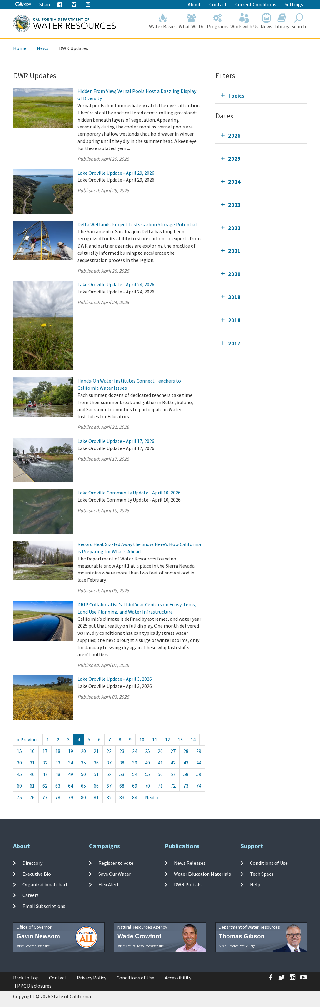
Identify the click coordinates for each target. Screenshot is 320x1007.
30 (19, 762)
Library (281, 26)
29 (198, 751)
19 (70, 751)
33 (57, 762)
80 (83, 797)
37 (109, 762)
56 (160, 774)
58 (185, 774)
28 (185, 751)
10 (141, 739)
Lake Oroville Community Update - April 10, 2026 (129, 492)
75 (19, 797)
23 (121, 751)
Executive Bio (36, 874)
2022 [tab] (234, 228)
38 (121, 762)
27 (173, 751)
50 (83, 774)
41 (160, 762)
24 (134, 751)
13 (180, 739)
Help (255, 884)
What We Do (192, 26)
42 (173, 762)
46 (32, 774)
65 (83, 786)
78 (57, 797)
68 (121, 786)
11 (154, 739)
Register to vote (115, 863)
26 (160, 751)
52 (109, 774)
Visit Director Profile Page (237, 946)
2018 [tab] (234, 320)
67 (109, 786)
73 (185, 786)
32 (45, 762)
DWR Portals (188, 884)
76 (32, 797)
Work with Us (244, 26)
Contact (218, 4)
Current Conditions (255, 4)
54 (134, 774)
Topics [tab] (236, 95)
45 (19, 774)
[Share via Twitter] (74, 4)
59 (198, 774)
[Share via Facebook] (60, 4)
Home (19, 48)
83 (121, 797)
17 (45, 751)
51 (96, 774)
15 (19, 751)
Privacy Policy (91, 977)
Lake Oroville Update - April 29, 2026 (116, 173)
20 (83, 751)
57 (173, 774)
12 (167, 739)
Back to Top (26, 977)
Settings (294, 4)
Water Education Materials (202, 874)
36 (96, 762)
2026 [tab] (234, 135)
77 (45, 797)
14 (193, 739)
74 (198, 786)
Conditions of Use (269, 863)
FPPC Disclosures (33, 986)
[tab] (261, 95)
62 (45, 786)
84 (134, 797)
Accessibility (178, 977)
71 (160, 786)
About (194, 4)
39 (134, 762)
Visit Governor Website (33, 946)
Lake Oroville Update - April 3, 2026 (115, 679)
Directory (32, 863)
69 (134, 786)
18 (57, 751)
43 (185, 762)
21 (96, 751)
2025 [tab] (234, 158)
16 (32, 751)
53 (121, 774)
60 (19, 786)
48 (57, 774)
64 (70, 786)
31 (32, 762)
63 (57, 786)
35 (83, 762)
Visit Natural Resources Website (141, 946)
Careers (30, 895)
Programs (217, 26)
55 (147, 774)
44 (198, 762)
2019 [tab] (234, 297)
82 (109, 797)
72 (173, 786)
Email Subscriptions (43, 906)
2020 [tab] (234, 274)
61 (32, 786)
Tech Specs (261, 874)
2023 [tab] (234, 204)
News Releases (190, 863)
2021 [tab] (234, 250)
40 (147, 762)
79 (70, 797)
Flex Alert (108, 884)
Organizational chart (45, 884)
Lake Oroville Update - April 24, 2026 (116, 284)
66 (96, 786)
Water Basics (163, 26)
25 (147, 751)
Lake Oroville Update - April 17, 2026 (116, 441)
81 (96, 797)
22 (109, 751)
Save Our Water (114, 874)
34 (70, 762)
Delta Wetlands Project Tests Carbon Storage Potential (137, 224)
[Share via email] (88, 4)
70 (147, 786)
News (266, 26)
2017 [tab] (234, 343)
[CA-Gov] (23, 4)
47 (45, 774)
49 (70, 774)
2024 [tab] (234, 181)
